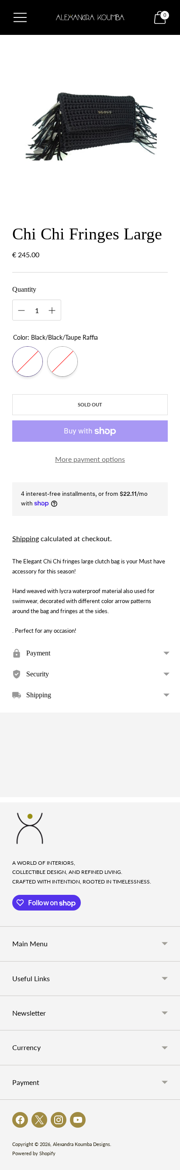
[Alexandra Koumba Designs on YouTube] (78, 1120)
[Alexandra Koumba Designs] (90, 17)
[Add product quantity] (52, 310)
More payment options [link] (90, 459)
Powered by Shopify (33, 1153)
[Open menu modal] (20, 17)
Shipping (25, 538)
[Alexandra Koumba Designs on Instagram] (58, 1120)
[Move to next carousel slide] (167, 790)
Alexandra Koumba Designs (81, 1144)
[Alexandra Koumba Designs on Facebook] (20, 1120)
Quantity (24, 289)
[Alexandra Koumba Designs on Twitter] (39, 1120)
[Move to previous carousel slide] (12, 790)
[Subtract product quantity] (21, 310)
